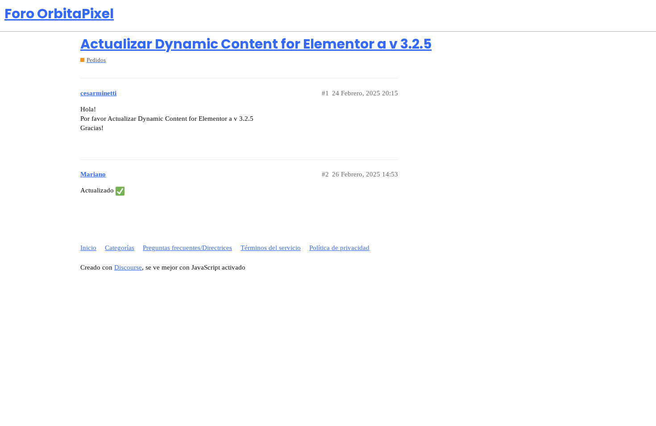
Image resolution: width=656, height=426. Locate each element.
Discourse (128, 267)
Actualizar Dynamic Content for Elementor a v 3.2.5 (256, 43)
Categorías (119, 247)
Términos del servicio (271, 247)
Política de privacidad (339, 247)
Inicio (88, 247)
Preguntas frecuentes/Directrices (187, 247)
